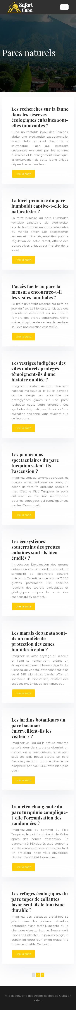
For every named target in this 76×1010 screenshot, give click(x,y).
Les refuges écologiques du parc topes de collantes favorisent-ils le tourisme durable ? (39, 901)
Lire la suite (23, 174)
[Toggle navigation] (64, 7)
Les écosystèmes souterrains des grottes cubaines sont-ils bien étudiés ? (35, 549)
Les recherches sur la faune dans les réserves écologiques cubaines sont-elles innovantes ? (39, 117)
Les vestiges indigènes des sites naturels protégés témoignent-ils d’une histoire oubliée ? (38, 371)
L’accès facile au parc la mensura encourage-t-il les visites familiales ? (36, 291)
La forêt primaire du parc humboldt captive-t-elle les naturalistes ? (39, 205)
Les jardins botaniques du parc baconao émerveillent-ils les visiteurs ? (38, 728)
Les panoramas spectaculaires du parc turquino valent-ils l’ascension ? (35, 463)
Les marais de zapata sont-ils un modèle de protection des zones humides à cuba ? (39, 641)
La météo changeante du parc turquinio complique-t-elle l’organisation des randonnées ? (39, 815)
